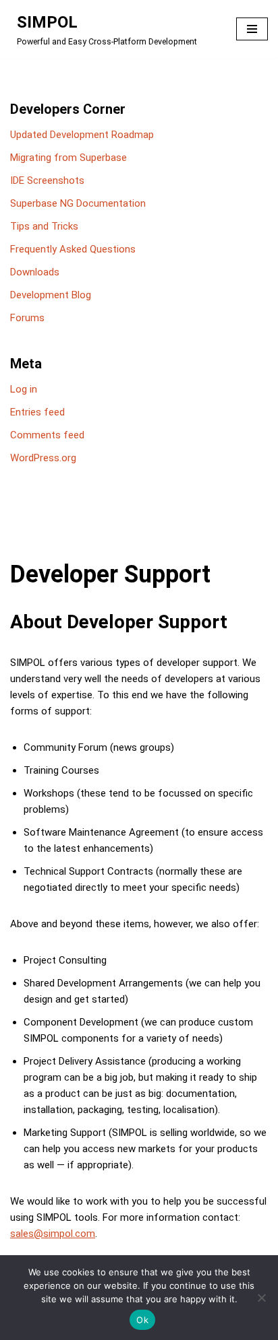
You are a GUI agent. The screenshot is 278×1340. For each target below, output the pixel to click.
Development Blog (50, 295)
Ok (142, 1319)
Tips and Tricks (44, 226)
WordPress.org (43, 458)
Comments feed (47, 435)
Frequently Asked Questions (73, 249)
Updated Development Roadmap (82, 135)
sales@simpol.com (52, 1234)
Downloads (34, 272)
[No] (261, 1297)
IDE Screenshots (47, 180)
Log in (23, 389)
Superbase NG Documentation (78, 203)
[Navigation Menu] (252, 29)
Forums (27, 318)
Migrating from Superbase (68, 158)
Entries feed (37, 412)
